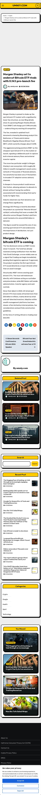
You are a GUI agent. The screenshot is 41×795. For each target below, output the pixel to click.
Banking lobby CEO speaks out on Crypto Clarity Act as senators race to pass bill (19, 394)
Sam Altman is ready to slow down (15, 531)
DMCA (3, 758)
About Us (4, 738)
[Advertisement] (20, 45)
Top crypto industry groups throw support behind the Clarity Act (18, 436)
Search (20, 457)
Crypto (6, 69)
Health (5, 604)
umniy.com (14, 86)
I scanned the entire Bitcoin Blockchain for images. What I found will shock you (20, 416)
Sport (5, 609)
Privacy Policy (6, 763)
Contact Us (5, 748)
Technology (7, 614)
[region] (20, 780)
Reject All (20, 791)
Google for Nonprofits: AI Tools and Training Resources (16, 502)
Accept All (20, 781)
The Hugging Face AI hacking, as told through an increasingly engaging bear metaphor (16, 482)
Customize (20, 786)
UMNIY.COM (20, 5)
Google (5, 599)
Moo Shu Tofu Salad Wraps (13, 510)
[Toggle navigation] (2, 5)
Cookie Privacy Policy (8, 753)
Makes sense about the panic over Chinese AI (15, 550)
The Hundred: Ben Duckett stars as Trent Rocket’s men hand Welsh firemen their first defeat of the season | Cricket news (16, 520)
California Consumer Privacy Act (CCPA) (16, 743)
